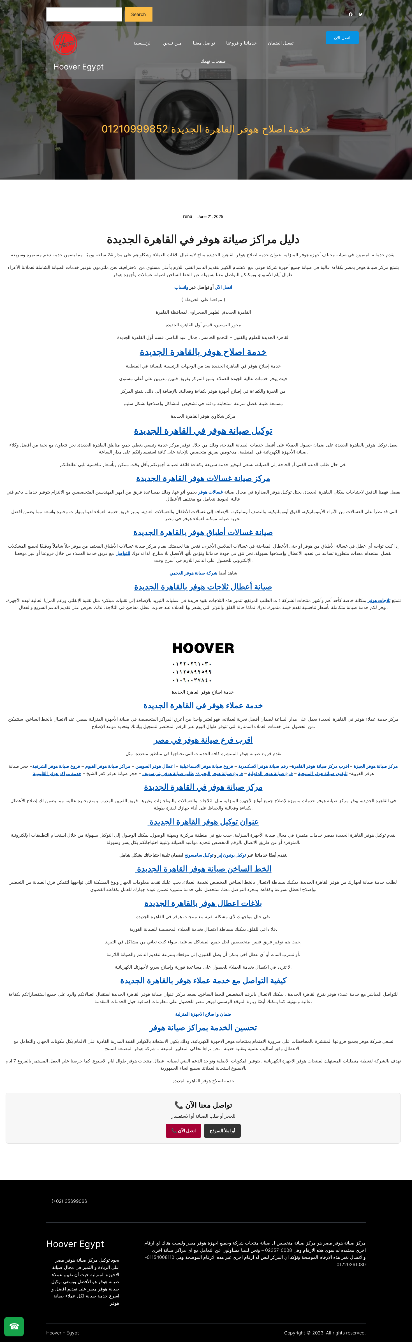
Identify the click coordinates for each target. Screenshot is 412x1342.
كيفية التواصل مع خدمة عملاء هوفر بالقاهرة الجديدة (203, 980)
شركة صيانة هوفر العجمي (193, 573)
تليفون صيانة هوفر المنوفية (323, 773)
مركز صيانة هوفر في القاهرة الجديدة (203, 787)
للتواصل (122, 553)
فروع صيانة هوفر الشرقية (56, 766)
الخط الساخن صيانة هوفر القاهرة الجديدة (203, 868)
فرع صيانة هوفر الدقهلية (270, 773)
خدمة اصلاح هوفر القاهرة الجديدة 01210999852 (206, 129)
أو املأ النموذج (222, 1130)
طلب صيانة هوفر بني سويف (168, 773)
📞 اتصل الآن (183, 1130)
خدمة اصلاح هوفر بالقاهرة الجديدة (203, 351)
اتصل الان (342, 38)
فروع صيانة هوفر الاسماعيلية (206, 766)
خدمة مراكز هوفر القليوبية (57, 773)
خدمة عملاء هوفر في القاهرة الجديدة (203, 705)
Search (138, 14)
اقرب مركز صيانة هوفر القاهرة (321, 766)
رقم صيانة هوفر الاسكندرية (263, 766)
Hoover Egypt (78, 66)
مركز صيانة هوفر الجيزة (376, 766)
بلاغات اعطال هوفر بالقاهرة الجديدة (203, 903)
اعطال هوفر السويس (155, 766)
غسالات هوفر (210, 492)
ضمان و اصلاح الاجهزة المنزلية (203, 1014)
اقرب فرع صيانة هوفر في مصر (203, 740)
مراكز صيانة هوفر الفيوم (107, 766)
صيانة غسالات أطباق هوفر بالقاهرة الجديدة (203, 532)
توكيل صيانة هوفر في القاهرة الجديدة (203, 430)
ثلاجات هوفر (379, 600)
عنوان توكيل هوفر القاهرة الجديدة (203, 821)
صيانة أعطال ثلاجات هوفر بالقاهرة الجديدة (203, 586)
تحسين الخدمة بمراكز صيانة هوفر (203, 1027)
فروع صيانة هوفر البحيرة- (219, 773)
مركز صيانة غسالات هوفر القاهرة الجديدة (203, 478)
